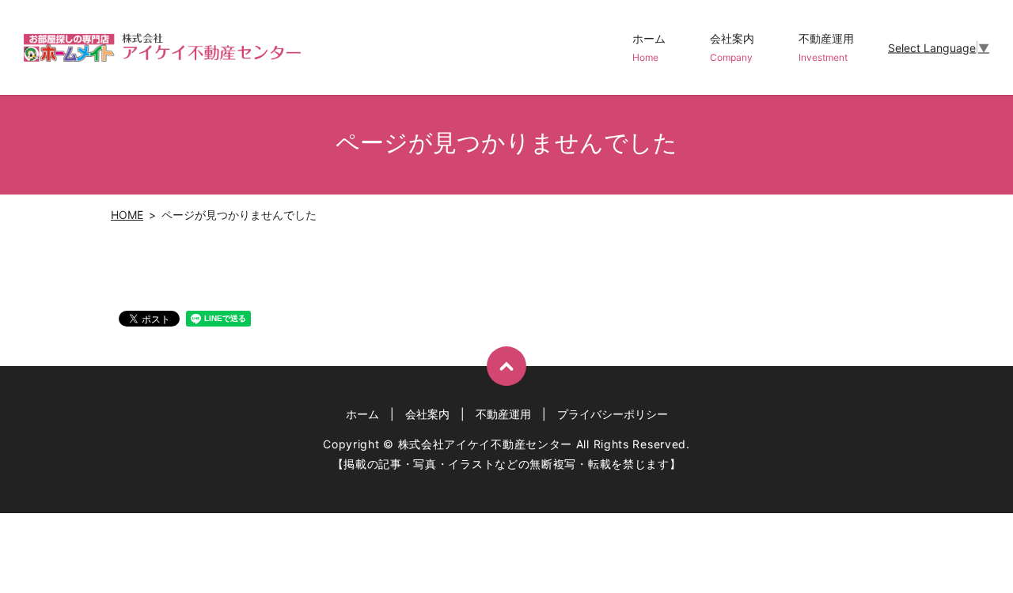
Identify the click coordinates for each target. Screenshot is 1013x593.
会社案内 (732, 47)
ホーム (649, 47)
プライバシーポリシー (612, 414)
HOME (127, 214)
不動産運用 (826, 47)
